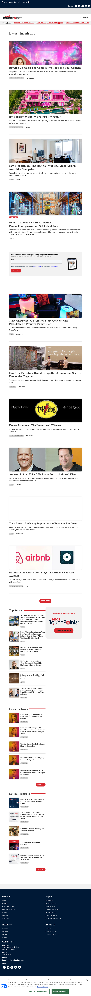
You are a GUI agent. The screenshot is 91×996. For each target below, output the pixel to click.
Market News (50, 900)
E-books (4, 938)
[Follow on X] (82, 6)
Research (5, 932)
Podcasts (24, 722)
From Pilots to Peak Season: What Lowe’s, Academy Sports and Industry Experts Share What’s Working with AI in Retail (32, 635)
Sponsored (5, 918)
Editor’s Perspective (8, 906)
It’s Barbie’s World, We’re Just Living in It (35, 117)
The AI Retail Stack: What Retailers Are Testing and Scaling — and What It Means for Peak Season (32, 815)
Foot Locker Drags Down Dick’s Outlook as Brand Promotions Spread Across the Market (31, 649)
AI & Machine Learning (52, 909)
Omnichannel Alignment (53, 918)
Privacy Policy (42, 987)
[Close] (87, 980)
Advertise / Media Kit (52, 935)
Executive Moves (51, 906)
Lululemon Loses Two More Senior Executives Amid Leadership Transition (32, 677)
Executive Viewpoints (16, 78)
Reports (4, 935)
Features (13, 386)
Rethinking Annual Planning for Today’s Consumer (32, 829)
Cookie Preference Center (38, 991)
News (11, 179)
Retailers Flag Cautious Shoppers (49, 23)
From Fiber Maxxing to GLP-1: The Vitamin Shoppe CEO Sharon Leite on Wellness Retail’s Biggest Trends (32, 730)
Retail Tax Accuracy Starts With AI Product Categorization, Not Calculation (33, 224)
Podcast (4, 912)
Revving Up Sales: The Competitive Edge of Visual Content (45, 67)
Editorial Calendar (51, 932)
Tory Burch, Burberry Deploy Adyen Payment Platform (43, 523)
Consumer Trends (51, 903)
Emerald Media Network (11, 2)
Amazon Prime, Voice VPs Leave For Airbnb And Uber (42, 474)
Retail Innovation (51, 912)
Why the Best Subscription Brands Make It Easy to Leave (32, 745)
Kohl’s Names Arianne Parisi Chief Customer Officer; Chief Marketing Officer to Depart (31, 663)
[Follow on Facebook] (76, 6)
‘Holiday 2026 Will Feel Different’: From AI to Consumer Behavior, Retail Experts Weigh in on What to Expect (32, 691)
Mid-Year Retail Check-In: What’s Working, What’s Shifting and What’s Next (32, 857)
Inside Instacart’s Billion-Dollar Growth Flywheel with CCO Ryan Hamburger (32, 772)
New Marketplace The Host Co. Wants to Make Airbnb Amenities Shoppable (42, 167)
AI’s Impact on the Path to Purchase (30, 843)
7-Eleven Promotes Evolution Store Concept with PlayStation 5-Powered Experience (38, 322)
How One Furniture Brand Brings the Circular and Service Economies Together (45, 374)
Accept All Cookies (60, 991)
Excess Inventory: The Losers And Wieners (35, 425)
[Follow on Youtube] (89, 6)
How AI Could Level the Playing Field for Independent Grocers (31, 758)
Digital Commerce (51, 915)
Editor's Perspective (16, 127)
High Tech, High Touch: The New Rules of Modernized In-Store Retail (32, 801)
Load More (45, 601)
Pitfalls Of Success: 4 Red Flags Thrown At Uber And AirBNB (41, 574)
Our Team (49, 929)
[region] (45, 986)
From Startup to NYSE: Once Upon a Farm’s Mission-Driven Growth (31, 716)
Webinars (5, 929)
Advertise (26, 2)
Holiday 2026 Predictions (24, 23)
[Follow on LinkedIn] (79, 6)
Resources (24, 806)
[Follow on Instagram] (86, 6)
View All (40, 785)
